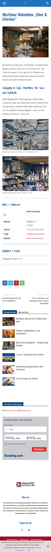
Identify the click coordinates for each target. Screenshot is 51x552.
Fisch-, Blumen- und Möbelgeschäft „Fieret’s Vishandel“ (39, 301)
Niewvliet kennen (12, 540)
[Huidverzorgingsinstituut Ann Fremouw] (8, 369)
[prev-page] (4, 390)
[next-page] (8, 390)
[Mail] (28, 530)
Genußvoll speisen (36, 540)
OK (29, 550)
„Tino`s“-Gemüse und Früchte (29, 354)
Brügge (5, 385)
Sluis (22, 72)
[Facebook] (4, 282)
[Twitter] (10, 282)
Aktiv (4, 349)
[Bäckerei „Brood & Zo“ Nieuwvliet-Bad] (8, 321)
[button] (4, 3)
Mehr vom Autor (23, 312)
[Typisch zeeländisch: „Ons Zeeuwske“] (8, 333)
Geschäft (11, 9)
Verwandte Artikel (9, 312)
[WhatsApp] (22, 282)
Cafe (4, 325)
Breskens (6, 337)
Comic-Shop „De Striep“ (27, 378)
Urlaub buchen (24, 540)
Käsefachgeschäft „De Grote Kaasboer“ (11, 299)
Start (4, 9)
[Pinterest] (16, 282)
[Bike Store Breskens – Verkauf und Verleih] (8, 345)
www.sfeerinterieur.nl (35, 238)
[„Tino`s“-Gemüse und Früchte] (8, 357)
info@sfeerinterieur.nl (36, 234)
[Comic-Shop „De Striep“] (8, 381)
